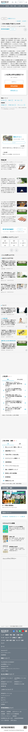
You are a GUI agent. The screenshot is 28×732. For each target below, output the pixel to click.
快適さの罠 (12, 536)
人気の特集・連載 (7, 440)
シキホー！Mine (4, 670)
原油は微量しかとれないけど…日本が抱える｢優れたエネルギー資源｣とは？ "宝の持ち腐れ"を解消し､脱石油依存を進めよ (8, 181)
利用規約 (3, 704)
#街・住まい (17, 100)
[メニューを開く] (26, 2)
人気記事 (5, 376)
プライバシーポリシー (6, 716)
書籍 (19, 637)
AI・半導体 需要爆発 (7, 505)
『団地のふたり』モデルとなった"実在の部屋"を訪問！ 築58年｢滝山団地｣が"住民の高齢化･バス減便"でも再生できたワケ (8, 212)
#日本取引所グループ (14, 516)
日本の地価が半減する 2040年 (11, 24)
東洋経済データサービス (6, 681)
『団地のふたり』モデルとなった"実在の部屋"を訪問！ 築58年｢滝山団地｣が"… (13, 384)
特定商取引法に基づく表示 (7, 718)
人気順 (19, 5)
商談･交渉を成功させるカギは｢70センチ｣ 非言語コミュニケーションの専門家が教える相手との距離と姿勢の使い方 (8, 310)
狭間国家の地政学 (13, 546)
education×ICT (4, 650)
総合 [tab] (8, 379)
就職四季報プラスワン (10, 450)
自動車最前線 (8, 462)
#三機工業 (22, 516)
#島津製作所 (5, 516)
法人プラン (3, 700)
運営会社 (3, 711)
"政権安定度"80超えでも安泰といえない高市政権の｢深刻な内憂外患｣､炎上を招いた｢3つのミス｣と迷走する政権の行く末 (8, 190)
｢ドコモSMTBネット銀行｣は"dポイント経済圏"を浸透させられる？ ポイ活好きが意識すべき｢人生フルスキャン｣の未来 (8, 322)
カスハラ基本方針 (5, 720)
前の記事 (19, 21)
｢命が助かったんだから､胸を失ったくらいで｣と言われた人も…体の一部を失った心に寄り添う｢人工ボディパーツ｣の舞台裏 (8, 220)
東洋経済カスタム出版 (19, 684)
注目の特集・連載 (7, 488)
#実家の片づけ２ (11, 18)
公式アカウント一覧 (16, 711)
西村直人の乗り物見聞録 (11, 473)
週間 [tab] (20, 443)
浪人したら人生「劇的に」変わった (13, 447)
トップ (2, 5)
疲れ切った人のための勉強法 (16, 526)
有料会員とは (14, 90)
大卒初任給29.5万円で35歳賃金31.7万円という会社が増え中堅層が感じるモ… (13, 402)
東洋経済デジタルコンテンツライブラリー (10, 668)
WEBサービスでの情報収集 (13, 713)
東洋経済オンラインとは (6, 693)
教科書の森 (3, 686)
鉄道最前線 (8, 477)
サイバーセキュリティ (6, 652)
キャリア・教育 (19, 640)
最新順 (7, 5)
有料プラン (3, 697)
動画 (23, 5)
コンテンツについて (5, 695)
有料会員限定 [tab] (20, 379)
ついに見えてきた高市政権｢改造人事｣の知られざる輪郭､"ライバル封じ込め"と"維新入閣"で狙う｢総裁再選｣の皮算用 (8, 204)
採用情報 (9, 711)
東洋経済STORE (4, 666)
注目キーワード (6, 512)
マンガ (2, 637)
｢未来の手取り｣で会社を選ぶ (12, 454)
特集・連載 (13, 5)
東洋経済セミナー (18, 681)
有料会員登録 (14, 86)
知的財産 (15, 716)
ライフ (4, 18)
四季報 (14, 637)
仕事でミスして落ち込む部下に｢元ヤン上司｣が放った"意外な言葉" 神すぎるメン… (13, 409)
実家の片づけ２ (17, 137)
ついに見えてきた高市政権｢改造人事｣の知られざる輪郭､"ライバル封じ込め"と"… (13, 390)
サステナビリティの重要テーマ (12, 458)
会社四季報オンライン (6, 664)
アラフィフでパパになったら (12, 465)
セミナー (7, 637)
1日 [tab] (8, 443)
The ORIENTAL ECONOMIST (7, 662)
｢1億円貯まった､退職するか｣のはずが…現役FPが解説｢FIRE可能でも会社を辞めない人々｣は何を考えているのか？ (8, 332)
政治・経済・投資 (10, 640)
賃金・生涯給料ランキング (11, 469)
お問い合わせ (14, 720)
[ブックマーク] (25, 29)
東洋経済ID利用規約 (19, 718)
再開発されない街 (9, 480)
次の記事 (24, 21)
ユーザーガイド (4, 702)
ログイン (21, 2)
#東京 (9, 100)
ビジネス (3, 640)
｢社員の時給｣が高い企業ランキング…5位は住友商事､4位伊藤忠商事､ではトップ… (13, 396)
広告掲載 (3, 713)
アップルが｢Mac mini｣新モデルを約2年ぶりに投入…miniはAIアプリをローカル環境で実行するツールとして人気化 (8, 167)
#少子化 (2, 100)
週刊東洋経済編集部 (5, 29)
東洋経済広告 (4, 684)
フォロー (13, 29)
